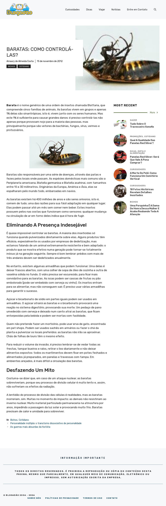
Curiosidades (72, 9)
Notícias (115, 9)
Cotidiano (24, 66)
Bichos (11, 66)
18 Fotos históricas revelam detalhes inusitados (142, 192)
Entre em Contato (137, 9)
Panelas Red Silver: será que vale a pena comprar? (144, 159)
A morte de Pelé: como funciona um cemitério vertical (144, 176)
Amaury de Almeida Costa (20, 61)
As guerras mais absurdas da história (30, 426)
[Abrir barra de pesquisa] (155, 9)
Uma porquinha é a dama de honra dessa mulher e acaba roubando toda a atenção (144, 210)
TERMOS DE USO (92, 498)
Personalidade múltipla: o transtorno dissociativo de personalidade (46, 423)
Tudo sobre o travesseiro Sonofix (142, 125)
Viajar (102, 9)
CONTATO (112, 498)
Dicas (89, 9)
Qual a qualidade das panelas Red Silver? (142, 142)
